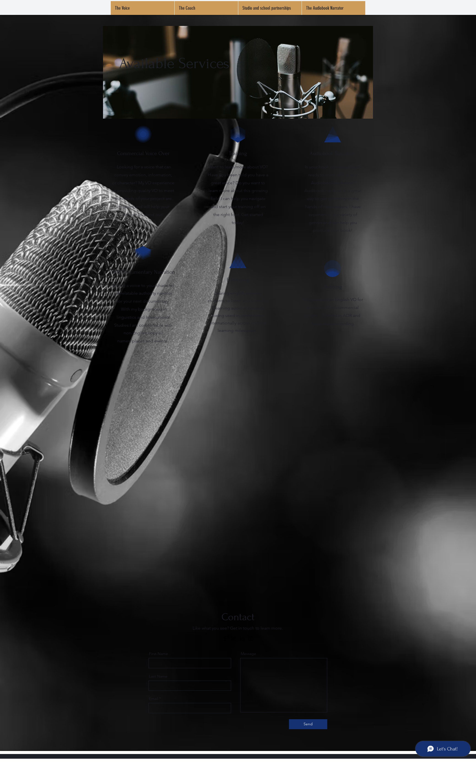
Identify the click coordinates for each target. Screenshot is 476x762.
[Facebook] (225, 638)
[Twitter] (233, 638)
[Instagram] (250, 638)
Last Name (158, 676)
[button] (206, 8)
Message (248, 654)
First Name (158, 654)
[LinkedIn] (242, 638)
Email (153, 698)
